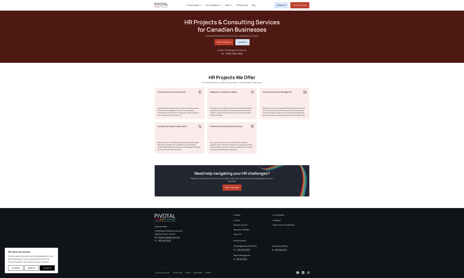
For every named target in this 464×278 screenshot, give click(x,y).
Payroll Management (241, 255)
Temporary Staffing (280, 246)
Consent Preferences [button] (162, 273)
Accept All (47, 268)
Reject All (31, 268)
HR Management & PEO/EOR (245, 246)
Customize (16, 268)
